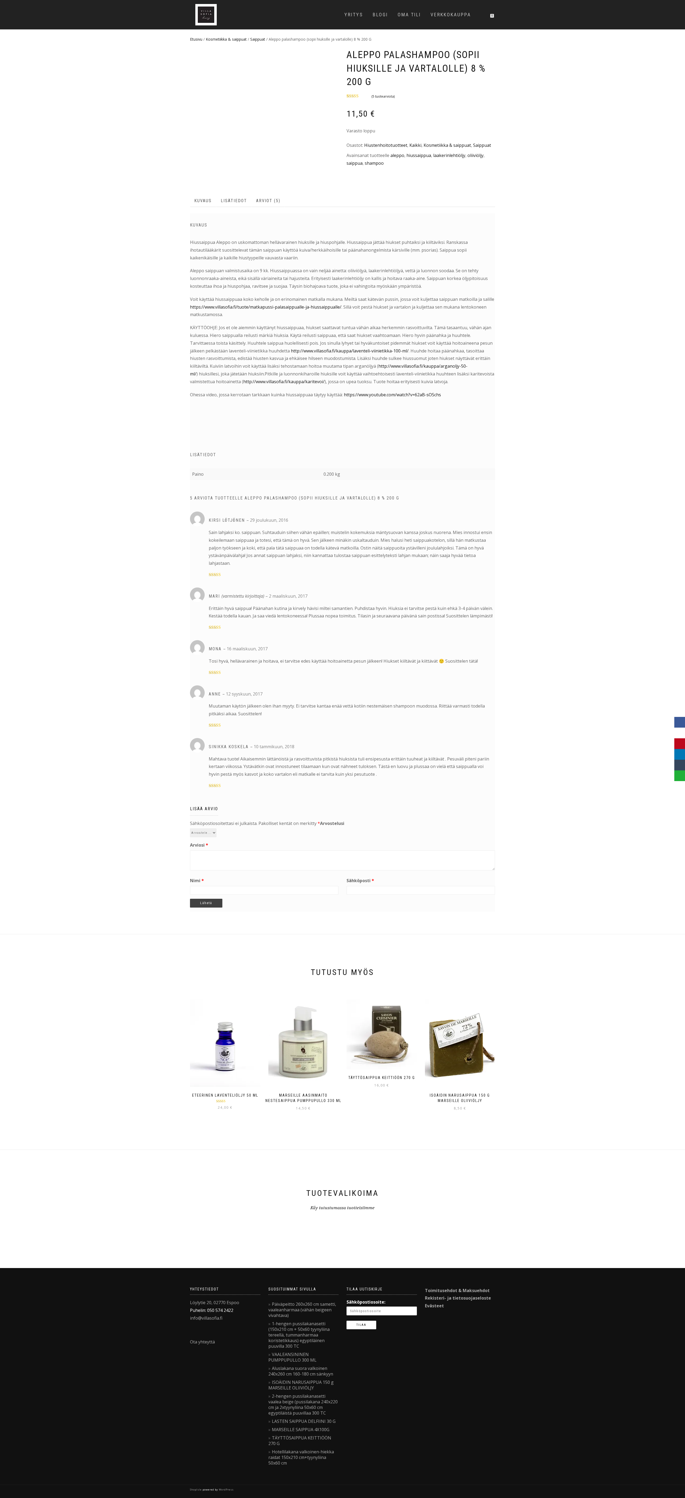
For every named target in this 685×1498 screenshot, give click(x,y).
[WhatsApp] (679, 775)
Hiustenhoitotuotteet (385, 145)
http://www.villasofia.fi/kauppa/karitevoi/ (284, 382)
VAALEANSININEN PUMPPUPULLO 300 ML (292, 1357)
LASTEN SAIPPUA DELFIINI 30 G (304, 1421)
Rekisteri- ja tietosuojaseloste (458, 1298)
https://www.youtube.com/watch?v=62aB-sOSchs (392, 395)
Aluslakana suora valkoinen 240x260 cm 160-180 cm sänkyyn (300, 1371)
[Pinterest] (679, 743)
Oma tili (409, 14)
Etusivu (196, 39)
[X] (679, 733)
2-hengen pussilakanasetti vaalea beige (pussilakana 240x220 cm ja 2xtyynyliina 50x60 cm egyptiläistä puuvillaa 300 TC (303, 1404)
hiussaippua (418, 155)
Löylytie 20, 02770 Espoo (214, 1302)
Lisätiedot (234, 200)
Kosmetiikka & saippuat (226, 39)
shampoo (374, 163)
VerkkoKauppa (451, 14)
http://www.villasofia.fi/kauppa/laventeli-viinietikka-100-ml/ (350, 351)
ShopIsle (196, 1489)
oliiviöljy (475, 155)
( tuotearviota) (383, 96)
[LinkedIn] (679, 754)
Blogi (380, 14)
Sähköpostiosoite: (366, 1302)
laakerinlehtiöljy (449, 155)
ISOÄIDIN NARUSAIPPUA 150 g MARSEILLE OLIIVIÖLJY (301, 1385)
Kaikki (415, 145)
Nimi (197, 881)
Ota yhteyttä (202, 1342)
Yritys (353, 14)
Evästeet (434, 1306)
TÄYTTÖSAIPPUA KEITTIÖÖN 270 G (299, 1440)
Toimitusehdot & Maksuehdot (457, 1290)
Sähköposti (360, 881)
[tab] (203, 201)
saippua (355, 163)
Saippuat (257, 39)
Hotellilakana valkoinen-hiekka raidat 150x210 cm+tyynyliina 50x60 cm (301, 1457)
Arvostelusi (332, 823)
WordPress (226, 1489)
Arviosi (199, 845)
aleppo (397, 155)
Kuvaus (203, 200)
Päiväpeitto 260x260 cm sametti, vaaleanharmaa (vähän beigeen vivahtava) (302, 1309)
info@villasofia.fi (206, 1318)
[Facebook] (679, 722)
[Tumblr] (679, 765)
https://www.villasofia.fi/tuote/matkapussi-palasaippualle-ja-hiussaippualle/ (265, 307)
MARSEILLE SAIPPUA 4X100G (300, 1429)
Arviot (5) (268, 200)
